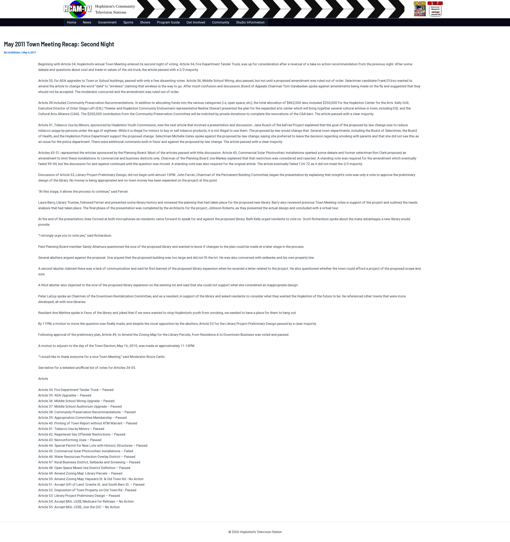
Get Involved (195, 22)
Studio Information (250, 22)
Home (71, 22)
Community (220, 22)
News (87, 22)
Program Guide (168, 22)
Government (107, 22)
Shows (145, 22)
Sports (128, 22)
